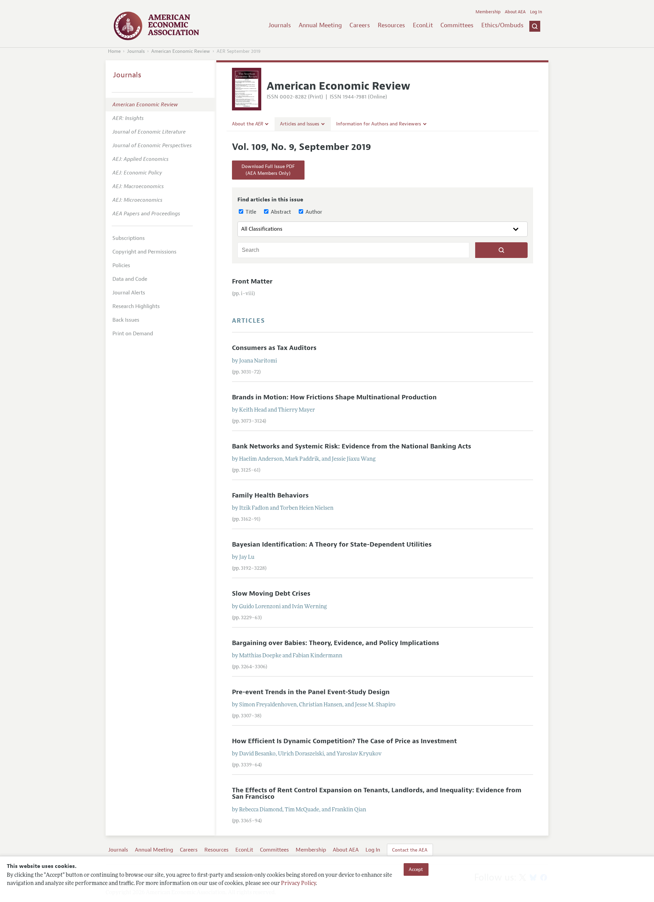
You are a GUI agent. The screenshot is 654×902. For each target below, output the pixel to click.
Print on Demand (132, 333)
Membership (488, 12)
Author (313, 212)
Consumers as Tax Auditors (274, 348)
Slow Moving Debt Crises (271, 594)
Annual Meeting (320, 25)
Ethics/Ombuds (502, 25)
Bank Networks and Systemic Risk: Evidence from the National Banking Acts (351, 446)
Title (250, 212)
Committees (456, 25)
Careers (359, 25)
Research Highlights (136, 306)
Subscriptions (128, 238)
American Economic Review (180, 51)
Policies (121, 265)
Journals (279, 25)
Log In (536, 12)
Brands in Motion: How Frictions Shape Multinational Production (334, 397)
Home (114, 51)
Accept (416, 869)
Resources (391, 25)
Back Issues (125, 320)
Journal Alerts (128, 292)
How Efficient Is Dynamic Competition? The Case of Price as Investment (344, 741)
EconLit (423, 25)
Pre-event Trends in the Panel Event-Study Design (311, 692)
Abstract (280, 212)
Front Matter (252, 281)
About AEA (515, 12)
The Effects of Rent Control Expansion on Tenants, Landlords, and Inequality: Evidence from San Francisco (376, 793)
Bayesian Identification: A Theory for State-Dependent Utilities (332, 544)
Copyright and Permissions (144, 251)
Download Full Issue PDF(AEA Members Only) (268, 170)
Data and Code (129, 279)
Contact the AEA (409, 850)
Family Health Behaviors (270, 495)
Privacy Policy (298, 884)
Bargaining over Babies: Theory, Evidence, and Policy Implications (335, 643)
